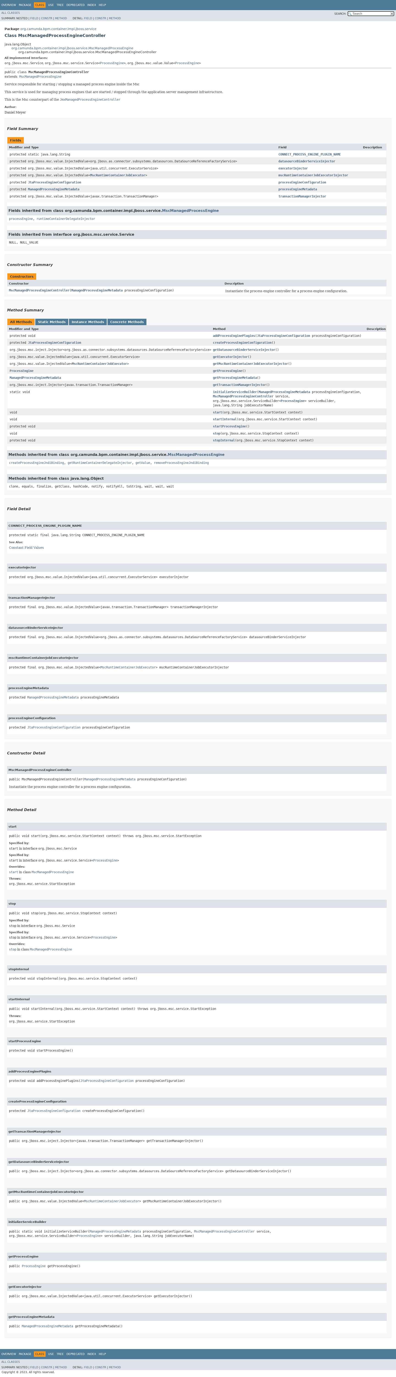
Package (25, 5)
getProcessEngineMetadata (235, 378)
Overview (8, 5)
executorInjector (293, 168)
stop (216, 433)
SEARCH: (340, 13)
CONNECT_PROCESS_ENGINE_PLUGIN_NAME (309, 154)
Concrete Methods (127, 322)
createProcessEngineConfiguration (242, 342)
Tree (60, 5)
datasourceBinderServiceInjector (306, 161)
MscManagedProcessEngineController (39, 290)
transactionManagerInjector (302, 196)
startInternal (225, 419)
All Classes (10, 12)
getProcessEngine (227, 371)
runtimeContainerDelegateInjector (65, 219)
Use (51, 5)
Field (34, 18)
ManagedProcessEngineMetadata (53, 189)
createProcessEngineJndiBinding (36, 463)
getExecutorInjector (230, 357)
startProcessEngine (229, 426)
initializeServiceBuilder (235, 392)
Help (102, 5)
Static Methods (52, 322)
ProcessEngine (112, 63)
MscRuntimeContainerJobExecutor (117, 175)
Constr (46, 18)
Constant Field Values (26, 547)
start (217, 412)
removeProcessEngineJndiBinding (181, 463)
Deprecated (75, 5)
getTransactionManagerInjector (239, 385)
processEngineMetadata (297, 189)
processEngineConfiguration (302, 182)
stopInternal (224, 440)
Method (61, 18)
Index (91, 5)
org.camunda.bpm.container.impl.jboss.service (58, 29)
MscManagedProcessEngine (40, 76)
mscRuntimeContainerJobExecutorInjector (313, 175)
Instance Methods (88, 322)
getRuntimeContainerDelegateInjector (100, 463)
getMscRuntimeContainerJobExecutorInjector (250, 364)
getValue (142, 463)
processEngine (21, 219)
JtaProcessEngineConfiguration (54, 182)
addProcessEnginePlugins (234, 336)
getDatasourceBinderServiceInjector (244, 350)
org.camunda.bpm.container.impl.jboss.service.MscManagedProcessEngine (72, 48)
